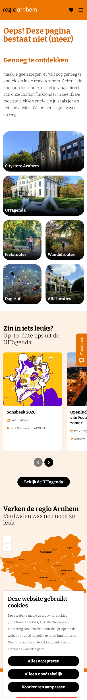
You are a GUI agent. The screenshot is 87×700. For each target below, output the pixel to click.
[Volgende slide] (48, 462)
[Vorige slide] (38, 462)
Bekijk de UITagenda (43, 481)
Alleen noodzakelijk (43, 674)
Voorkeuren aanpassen (44, 687)
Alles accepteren (44, 661)
